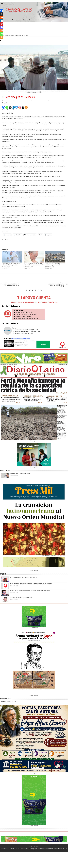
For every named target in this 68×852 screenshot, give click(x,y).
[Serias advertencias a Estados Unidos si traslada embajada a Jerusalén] (55, 257)
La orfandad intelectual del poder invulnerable (21, 597)
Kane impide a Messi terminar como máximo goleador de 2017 (12, 284)
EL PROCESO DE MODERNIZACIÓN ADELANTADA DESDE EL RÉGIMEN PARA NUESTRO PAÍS (31, 583)
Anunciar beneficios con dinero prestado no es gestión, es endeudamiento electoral (30, 590)
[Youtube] (35, 290)
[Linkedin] (13, 106)
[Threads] (23, 106)
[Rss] (26, 290)
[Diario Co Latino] (34, 12)
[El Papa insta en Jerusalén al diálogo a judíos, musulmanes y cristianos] (12, 257)
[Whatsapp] (6, 106)
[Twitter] (16, 106)
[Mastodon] (1, 27)
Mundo (11, 35)
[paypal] (41, 290)
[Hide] (0, 40)
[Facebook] (3, 106)
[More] (26, 106)
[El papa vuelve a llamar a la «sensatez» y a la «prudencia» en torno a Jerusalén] (34, 257)
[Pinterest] (1, 24)
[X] (10, 106)
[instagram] (38, 290)
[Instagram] (19, 106)
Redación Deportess (7, 100)
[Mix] (1, 30)
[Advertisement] (34, 27)
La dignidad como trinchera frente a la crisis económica (23, 577)
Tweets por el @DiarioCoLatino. (8, 701)
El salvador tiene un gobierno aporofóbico (20, 473)
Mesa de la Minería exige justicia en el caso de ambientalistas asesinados (56, 284)
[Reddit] (1, 17)
